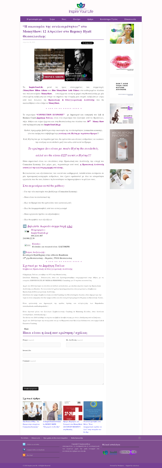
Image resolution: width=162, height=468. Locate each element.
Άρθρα (90, 19)
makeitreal (136, 465)
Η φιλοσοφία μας (34, 19)
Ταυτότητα (24, 438)
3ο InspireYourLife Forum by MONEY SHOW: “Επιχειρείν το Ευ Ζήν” (52, 424)
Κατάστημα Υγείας (109, 19)
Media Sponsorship (77, 438)
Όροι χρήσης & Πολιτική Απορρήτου (55, 438)
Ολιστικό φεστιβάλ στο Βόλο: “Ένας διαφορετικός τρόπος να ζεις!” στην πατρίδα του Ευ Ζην (93, 426)
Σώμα (52, 19)
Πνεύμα (76, 19)
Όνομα (28, 340)
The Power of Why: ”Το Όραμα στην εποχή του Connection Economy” (31, 424)
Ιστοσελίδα (27, 350)
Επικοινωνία (130, 19)
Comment (29, 361)
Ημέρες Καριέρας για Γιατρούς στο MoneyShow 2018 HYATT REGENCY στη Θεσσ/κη (72, 425)
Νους (64, 19)
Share (26, 328)
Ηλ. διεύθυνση (74, 340)
